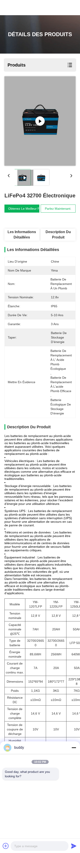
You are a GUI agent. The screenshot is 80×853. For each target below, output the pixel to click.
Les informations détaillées (22, 234)
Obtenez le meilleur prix (25, 208)
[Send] (73, 846)
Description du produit (58, 234)
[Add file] (6, 846)
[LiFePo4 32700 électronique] (40, 121)
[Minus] (73, 747)
